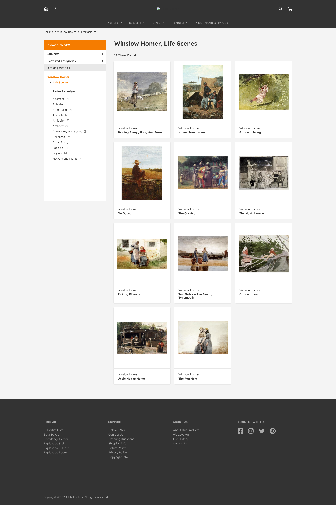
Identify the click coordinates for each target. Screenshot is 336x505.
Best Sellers (51, 434)
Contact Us (115, 434)
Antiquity (59, 120)
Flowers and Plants (65, 158)
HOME (47, 32)
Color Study (60, 142)
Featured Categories (61, 61)
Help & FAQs (116, 430)
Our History (180, 439)
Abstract (58, 99)
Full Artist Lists (53, 430)
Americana (60, 109)
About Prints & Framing (212, 23)
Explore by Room (55, 452)
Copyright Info (118, 457)
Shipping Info (117, 443)
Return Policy (117, 448)
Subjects (53, 54)
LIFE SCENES (88, 32)
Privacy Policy (117, 452)
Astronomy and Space (67, 131)
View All (64, 68)
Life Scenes (60, 82)
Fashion (58, 147)
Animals (58, 115)
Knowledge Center (56, 439)
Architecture (61, 126)
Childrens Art (61, 137)
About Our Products (186, 430)
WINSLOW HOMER (65, 32)
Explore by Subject (56, 448)
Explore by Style (54, 443)
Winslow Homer (58, 77)
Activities (59, 104)
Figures (57, 153)
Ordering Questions (121, 439)
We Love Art (181, 434)
